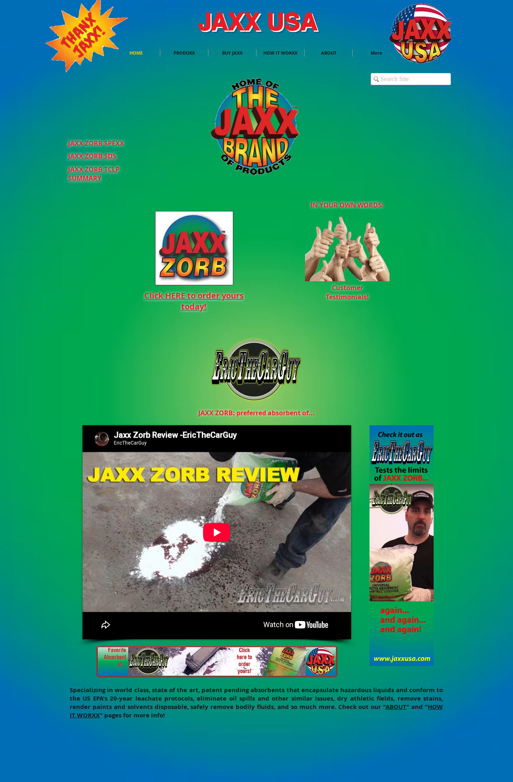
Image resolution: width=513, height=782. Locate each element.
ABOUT (396, 707)
